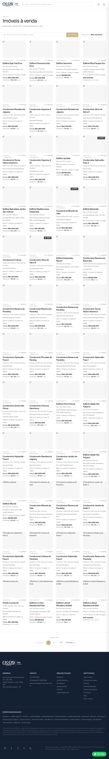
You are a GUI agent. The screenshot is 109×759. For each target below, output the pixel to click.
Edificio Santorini (64, 63)
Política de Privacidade (59, 749)
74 (61, 642)
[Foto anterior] (5, 49)
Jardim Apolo (25, 722)
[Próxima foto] (23, 49)
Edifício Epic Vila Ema (12, 63)
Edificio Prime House (65, 404)
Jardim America (24, 719)
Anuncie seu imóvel (90, 680)
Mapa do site (75, 749)
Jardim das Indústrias (89, 716)
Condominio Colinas (12, 260)
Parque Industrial (60, 716)
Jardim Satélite (62, 686)
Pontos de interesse (90, 689)
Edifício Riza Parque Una (94, 63)
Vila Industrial (7, 722)
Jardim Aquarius (62, 680)
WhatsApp (100, 754)
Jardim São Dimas (37, 719)
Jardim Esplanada (63, 692)
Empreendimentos (90, 686)
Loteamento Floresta (61, 719)
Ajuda (68, 749)
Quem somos (88, 677)
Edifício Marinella (91, 209)
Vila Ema (59, 689)
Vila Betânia (97, 719)
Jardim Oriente (75, 719)
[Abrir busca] (98, 4)
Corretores (87, 692)
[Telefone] (30, 748)
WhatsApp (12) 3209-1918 (38, 680)
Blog (85, 695)
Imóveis (86, 683)
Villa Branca (49, 719)
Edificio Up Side (63, 158)
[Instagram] (5, 748)
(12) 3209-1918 (34, 677)
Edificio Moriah (9, 504)
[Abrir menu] (104, 4)
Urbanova (60, 677)
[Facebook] (11, 748)
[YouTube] (24, 748)
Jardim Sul (16, 722)
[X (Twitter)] (17, 748)
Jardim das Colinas (74, 716)
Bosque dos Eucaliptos (10, 719)
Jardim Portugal (86, 719)
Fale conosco (88, 699)
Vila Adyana (61, 683)
